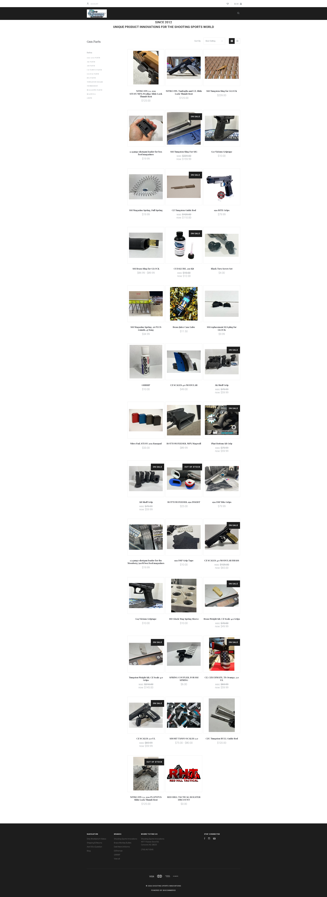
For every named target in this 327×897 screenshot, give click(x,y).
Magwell (91, 94)
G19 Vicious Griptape (145, 618)
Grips (89, 98)
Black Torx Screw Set (221, 268)
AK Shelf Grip (222, 385)
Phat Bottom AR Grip (221, 443)
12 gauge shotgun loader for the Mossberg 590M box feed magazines (145, 561)
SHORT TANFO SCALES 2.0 (184, 738)
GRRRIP (146, 385)
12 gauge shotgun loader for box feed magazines (146, 153)
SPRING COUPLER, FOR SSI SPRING (183, 678)
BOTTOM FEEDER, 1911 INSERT (183, 502)
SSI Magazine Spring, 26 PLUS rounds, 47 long (146, 328)
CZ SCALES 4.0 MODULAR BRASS (221, 560)
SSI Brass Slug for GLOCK (146, 268)
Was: (179, 155)
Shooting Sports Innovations (125, 839)
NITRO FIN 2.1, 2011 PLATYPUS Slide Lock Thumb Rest (146, 798)
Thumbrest (92, 86)
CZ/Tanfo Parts (94, 70)
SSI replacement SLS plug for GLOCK (222, 328)
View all (117, 859)
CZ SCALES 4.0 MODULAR (183, 385)
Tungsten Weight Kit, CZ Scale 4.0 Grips (146, 678)
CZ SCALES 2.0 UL (145, 738)
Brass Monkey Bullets (122, 843)
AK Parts (91, 62)
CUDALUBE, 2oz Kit (184, 268)
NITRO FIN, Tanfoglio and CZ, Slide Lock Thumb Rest (184, 92)
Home (127, 23)
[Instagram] (209, 839)
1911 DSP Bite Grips (221, 502)
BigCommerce (169, 890)
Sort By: (197, 41)
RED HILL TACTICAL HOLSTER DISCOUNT (183, 798)
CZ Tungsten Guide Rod (184, 210)
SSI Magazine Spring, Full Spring (146, 210)
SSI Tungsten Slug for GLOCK (221, 91)
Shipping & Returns (194, 23)
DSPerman (118, 851)
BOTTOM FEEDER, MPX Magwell (184, 443)
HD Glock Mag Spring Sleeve (184, 618)
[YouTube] (214, 839)
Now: (179, 159)
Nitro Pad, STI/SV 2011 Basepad (146, 443)
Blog (177, 30)
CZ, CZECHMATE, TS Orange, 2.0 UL (222, 678)
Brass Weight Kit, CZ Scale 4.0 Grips (222, 618)
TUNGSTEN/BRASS (95, 82)
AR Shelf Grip (146, 502)
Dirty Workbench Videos (164, 23)
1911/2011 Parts (93, 58)
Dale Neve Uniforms (122, 847)
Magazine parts (94, 90)
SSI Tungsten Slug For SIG (183, 151)
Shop (140, 23)
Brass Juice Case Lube (184, 327)
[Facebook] (204, 839)
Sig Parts (91, 78)
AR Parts (91, 66)
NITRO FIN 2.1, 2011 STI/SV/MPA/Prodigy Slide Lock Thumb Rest (146, 94)
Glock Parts (93, 74)
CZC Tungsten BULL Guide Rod (222, 738)
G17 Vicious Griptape (221, 151)
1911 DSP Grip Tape (183, 560)
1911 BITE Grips (221, 210)
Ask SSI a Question (157, 30)
